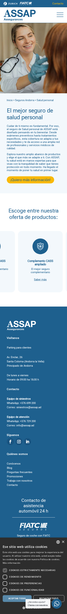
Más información (11, 562)
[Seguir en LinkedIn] (27, 441)
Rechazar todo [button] (48, 598)
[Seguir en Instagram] (19, 441)
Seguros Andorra (24, 100)
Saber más (36, 279)
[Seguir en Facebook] (10, 441)
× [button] (63, 542)
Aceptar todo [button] (17, 598)
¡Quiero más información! (30, 180)
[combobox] (58, 542)
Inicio (10, 100)
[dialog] (33, 576)
